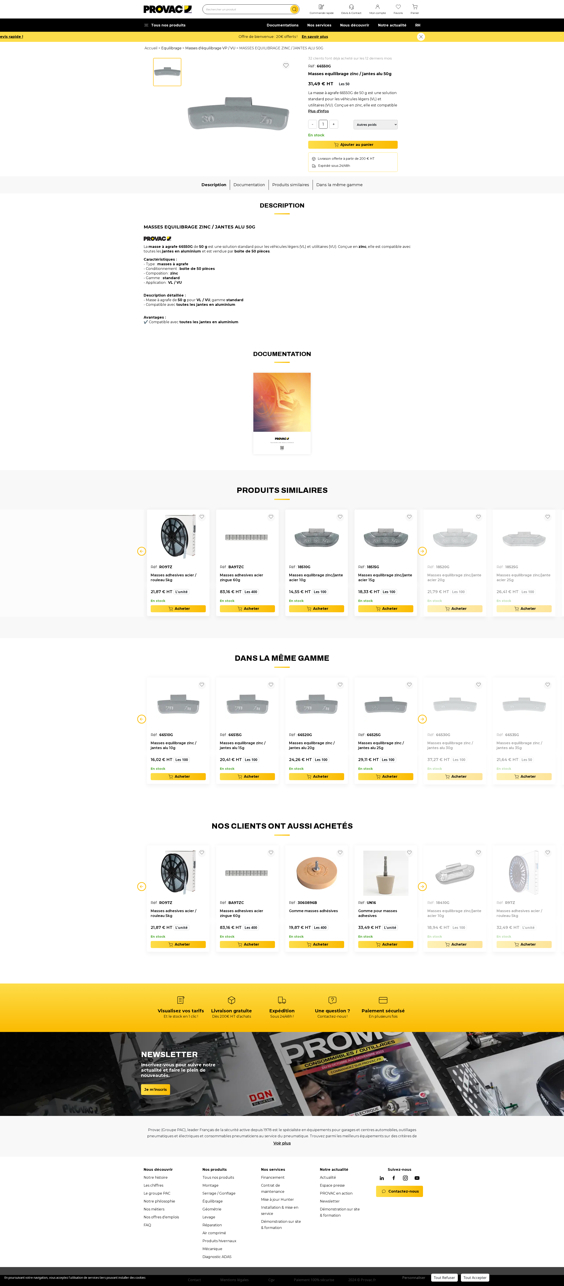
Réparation (212, 1225)
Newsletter (330, 1201)
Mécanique (212, 1249)
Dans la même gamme (339, 184)
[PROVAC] (167, 9)
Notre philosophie (159, 1201)
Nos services (319, 25)
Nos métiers (154, 1209)
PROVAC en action (336, 1193)
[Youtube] (417, 1179)
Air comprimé (214, 1233)
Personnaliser (413, 1277)
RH (417, 25)
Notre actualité (392, 25)
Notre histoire (156, 1177)
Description (214, 184)
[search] (294, 9)
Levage (208, 1217)
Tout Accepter (475, 1277)
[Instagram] (405, 1179)
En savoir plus (315, 37)
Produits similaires (290, 184)
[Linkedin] (381, 1179)
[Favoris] (398, 7)
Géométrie (211, 1209)
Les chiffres (153, 1185)
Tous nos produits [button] (168, 25)
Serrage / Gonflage (219, 1193)
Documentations (283, 25)
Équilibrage (212, 1201)
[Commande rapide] (321, 7)
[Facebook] (393, 1179)
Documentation (249, 184)
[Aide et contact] (351, 7)
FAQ (147, 1225)
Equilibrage (171, 48)
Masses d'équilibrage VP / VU (210, 48)
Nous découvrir (354, 25)
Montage (210, 1185)
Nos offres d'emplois (161, 1217)
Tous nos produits (218, 1177)
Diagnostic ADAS (217, 1257)
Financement (273, 1177)
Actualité (328, 1177)
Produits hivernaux (219, 1241)
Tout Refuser (444, 1277)
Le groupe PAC (157, 1193)
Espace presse (332, 1185)
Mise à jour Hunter (277, 1199)
